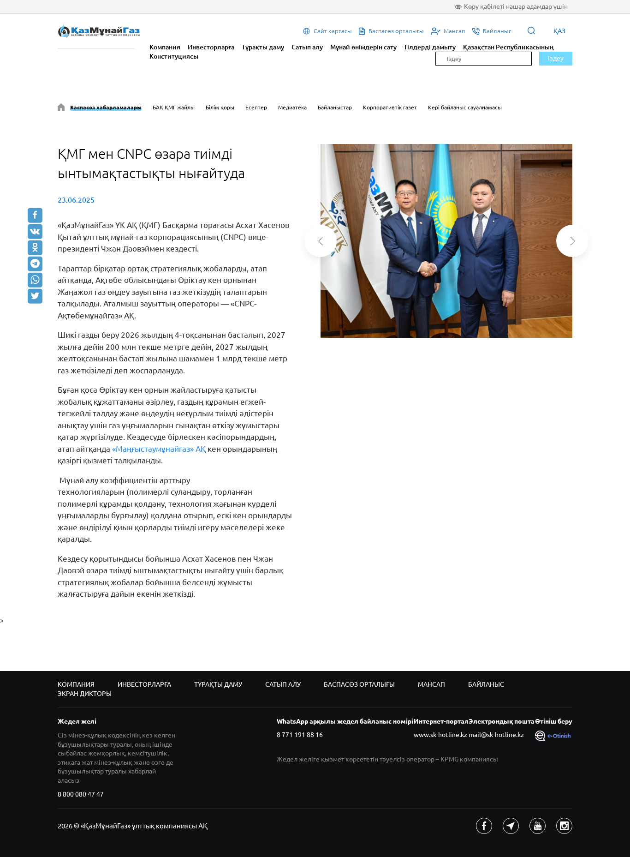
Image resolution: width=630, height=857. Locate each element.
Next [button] (572, 241)
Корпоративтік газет (390, 107)
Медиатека (292, 107)
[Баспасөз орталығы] (61, 109)
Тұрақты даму (263, 47)
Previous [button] (320, 241)
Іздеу (556, 58)
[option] (446, 241)
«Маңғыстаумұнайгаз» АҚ (159, 448)
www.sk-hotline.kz (440, 734)
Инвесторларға (211, 47)
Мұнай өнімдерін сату (363, 47)
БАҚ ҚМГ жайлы (174, 107)
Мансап (431, 684)
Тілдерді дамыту (430, 47)
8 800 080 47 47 (81, 794)
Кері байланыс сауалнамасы (465, 107)
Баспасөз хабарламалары (106, 107)
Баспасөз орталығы (359, 684)
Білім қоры (220, 107)
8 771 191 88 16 (300, 734)
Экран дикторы (85, 693)
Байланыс (486, 684)
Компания (164, 47)
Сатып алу (307, 47)
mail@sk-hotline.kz (496, 734)
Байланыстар (335, 107)
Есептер (256, 107)
